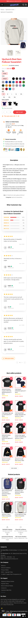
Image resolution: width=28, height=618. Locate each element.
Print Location (5, 99)
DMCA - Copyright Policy (7, 572)
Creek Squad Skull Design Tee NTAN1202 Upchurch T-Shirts (20, 414)
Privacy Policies (5, 570)
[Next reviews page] (24, 362)
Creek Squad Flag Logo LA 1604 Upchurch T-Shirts (7, 414)
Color (3, 76)
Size (3, 91)
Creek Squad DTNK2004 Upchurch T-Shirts (20, 391)
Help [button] (25, 616)
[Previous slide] (3, 31)
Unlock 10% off (3, 611)
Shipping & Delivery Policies (7, 581)
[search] (23, 5)
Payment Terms (5, 583)
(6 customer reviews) (14, 65)
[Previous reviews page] (17, 362)
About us (3, 565)
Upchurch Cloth (10, 9)
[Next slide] (25, 31)
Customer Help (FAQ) (6, 590)
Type (3, 71)
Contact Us (3, 588)
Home (2, 9)
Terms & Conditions (5, 567)
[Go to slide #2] (18, 53)
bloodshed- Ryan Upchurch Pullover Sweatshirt (19, 492)
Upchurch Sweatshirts (7, 12)
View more (14, 468)
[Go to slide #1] (10, 53)
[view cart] (26, 5)
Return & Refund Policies (7, 585)
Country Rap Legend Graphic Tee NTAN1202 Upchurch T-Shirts (20, 437)
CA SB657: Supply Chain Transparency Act (11, 574)
